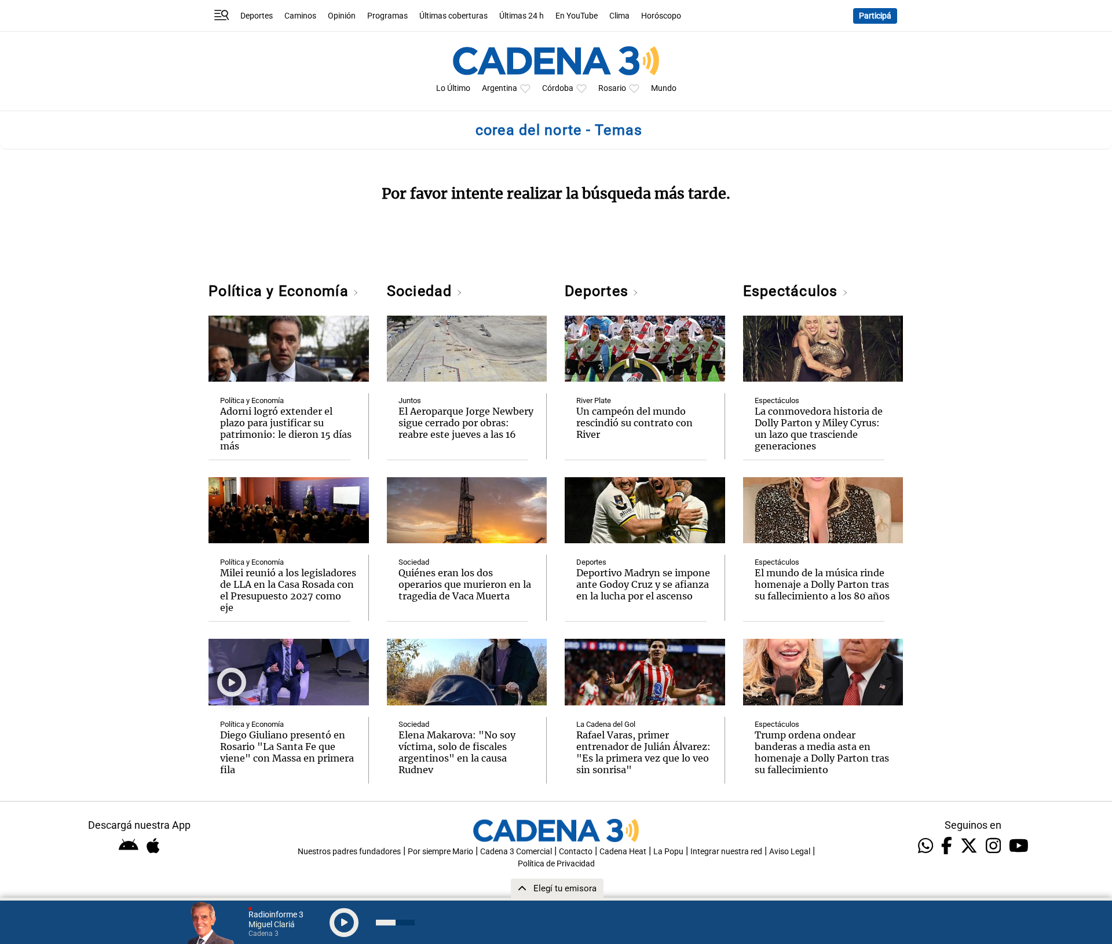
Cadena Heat (622, 852)
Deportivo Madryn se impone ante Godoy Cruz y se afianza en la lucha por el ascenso (643, 584)
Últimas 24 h (521, 16)
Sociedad (421, 291)
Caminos (300, 16)
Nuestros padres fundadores (349, 852)
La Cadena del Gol (605, 724)
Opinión (342, 16)
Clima (619, 16)
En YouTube (576, 16)
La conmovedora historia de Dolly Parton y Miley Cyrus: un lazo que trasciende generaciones (819, 428)
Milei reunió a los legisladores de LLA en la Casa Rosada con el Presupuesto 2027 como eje (288, 590)
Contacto (575, 852)
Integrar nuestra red (726, 852)
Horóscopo (661, 16)
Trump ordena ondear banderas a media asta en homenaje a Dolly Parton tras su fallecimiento (822, 752)
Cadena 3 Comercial (516, 852)
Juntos (409, 400)
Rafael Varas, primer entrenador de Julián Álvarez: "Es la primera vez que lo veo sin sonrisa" (643, 752)
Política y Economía (281, 291)
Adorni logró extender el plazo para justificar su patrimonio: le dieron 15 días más (286, 428)
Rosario (612, 88)
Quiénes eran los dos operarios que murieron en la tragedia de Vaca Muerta (464, 584)
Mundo (663, 88)
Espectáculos (792, 291)
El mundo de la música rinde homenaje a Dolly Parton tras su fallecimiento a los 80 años (822, 584)
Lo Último (453, 88)
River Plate (593, 400)
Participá (875, 16)
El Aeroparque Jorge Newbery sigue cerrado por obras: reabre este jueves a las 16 (465, 422)
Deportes (256, 16)
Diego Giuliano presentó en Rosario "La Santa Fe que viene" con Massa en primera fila (287, 752)
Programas (387, 16)
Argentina (499, 88)
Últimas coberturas (453, 16)
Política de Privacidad (556, 864)
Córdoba (557, 88)
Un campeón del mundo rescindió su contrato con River (634, 422)
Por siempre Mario (440, 852)
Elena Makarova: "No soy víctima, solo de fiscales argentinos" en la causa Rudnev (456, 752)
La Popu (668, 852)
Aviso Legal (789, 852)
